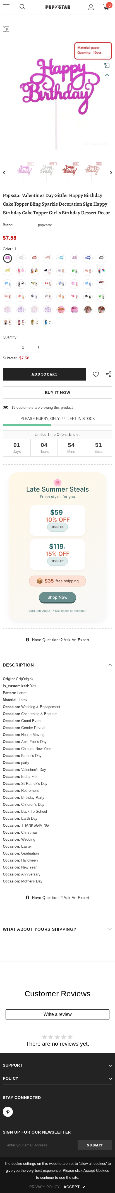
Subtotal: (10, 358)
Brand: (8, 225)
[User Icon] (91, 7)
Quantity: (10, 337)
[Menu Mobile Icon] (6, 7)
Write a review (58, 1014)
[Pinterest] (8, 1112)
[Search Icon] (22, 7)
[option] (57, 96)
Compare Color (95, 143)
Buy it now (57, 392)
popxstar (45, 225)
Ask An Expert (76, 640)
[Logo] (57, 6)
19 (13, 407)
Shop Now (57, 597)
